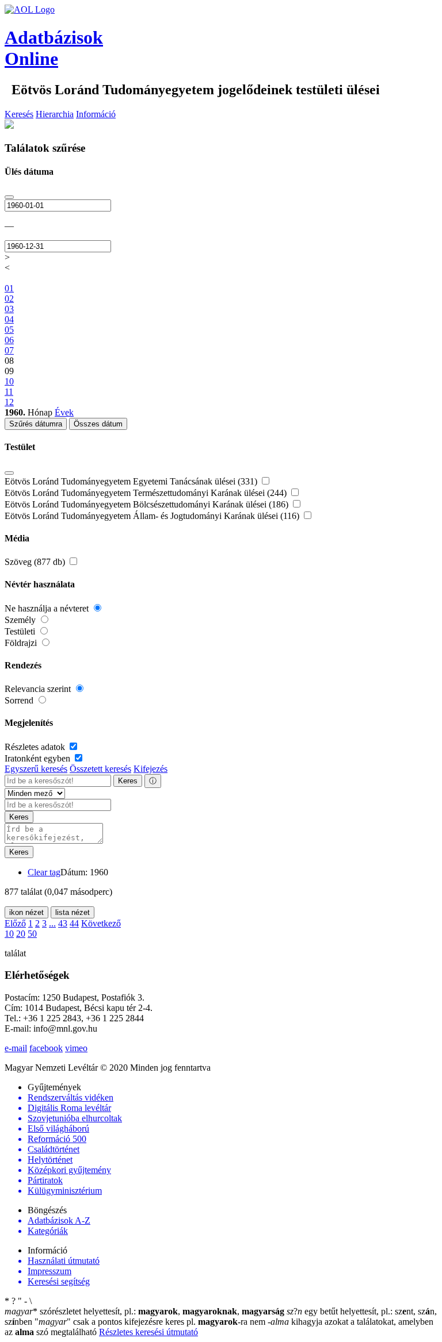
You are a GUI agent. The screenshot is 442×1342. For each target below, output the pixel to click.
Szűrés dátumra (35, 424)
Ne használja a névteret (48, 608)
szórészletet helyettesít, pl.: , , (144, 1311)
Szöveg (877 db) (36, 562)
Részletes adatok (36, 747)
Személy (21, 620)
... (52, 923)
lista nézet (72, 912)
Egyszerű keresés (36, 769)
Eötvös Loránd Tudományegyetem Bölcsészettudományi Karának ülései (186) (148, 504)
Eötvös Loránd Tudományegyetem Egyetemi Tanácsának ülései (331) (132, 481)
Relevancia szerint (39, 689)
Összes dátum (98, 424)
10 (9, 934)
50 (32, 934)
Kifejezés (150, 769)
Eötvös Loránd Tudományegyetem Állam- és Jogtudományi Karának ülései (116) (153, 516)
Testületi (21, 631)
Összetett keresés (100, 769)
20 (20, 934)
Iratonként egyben (39, 758)
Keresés (19, 114)
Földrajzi (22, 643)
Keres (128, 780)
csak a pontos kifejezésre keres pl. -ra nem (151, 1321)
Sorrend (20, 700)
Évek (64, 412)
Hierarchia (55, 114)
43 (62, 923)
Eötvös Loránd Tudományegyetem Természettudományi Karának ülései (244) (147, 493)
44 (74, 923)
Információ (96, 114)
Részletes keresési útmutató (148, 1332)
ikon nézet (26, 912)
